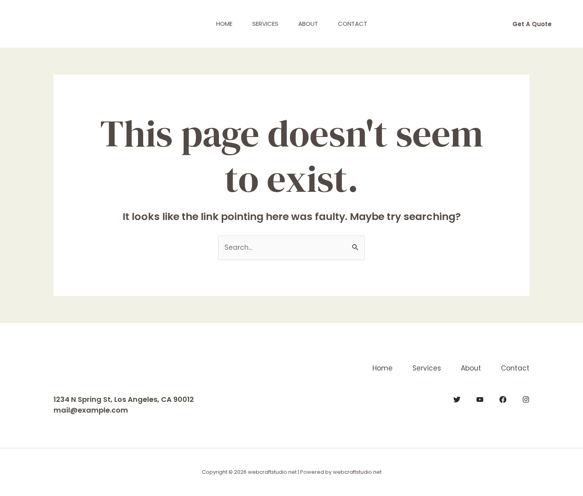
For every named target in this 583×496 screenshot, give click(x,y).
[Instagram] (525, 399)
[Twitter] (456, 399)
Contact (352, 23)
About (308, 23)
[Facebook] (502, 399)
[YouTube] (479, 399)
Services (265, 23)
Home (224, 23)
